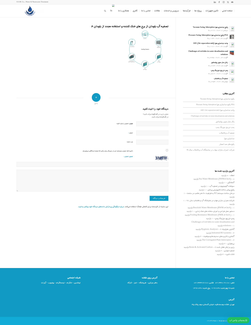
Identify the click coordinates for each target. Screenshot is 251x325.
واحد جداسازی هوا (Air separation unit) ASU (210, 43)
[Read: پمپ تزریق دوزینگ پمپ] (231, 72)
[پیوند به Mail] (232, 2)
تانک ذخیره (230, 254)
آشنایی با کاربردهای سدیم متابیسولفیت (218, 236)
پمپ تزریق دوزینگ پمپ (219, 70)
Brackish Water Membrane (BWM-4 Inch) (212, 208)
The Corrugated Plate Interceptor (216, 240)
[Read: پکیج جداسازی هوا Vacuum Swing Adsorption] (231, 28)
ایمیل (130, 133)
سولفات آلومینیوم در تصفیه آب (221, 186)
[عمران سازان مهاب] (30, 10)
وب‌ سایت (130, 142)
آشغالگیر (230, 183)
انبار (135, 283)
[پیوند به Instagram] (223, 2)
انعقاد (232, 176)
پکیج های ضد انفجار (226, 144)
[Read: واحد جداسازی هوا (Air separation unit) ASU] (231, 45)
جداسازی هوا (229, 138)
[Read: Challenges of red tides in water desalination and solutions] (231, 53)
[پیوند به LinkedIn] (215, 2)
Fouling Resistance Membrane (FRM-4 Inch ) (210, 215)
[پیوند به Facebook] (219, 2)
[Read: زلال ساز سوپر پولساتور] (231, 64)
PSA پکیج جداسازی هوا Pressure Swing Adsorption (208, 35)
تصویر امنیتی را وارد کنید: (124, 124)
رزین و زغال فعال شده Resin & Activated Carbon (211, 247)
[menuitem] (227, 10)
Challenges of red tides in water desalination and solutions (212, 116)
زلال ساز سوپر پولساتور (219, 62)
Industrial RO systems (221, 233)
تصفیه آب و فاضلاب (221, 79)
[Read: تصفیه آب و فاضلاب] (231, 80)
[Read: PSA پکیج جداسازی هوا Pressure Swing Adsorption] (231, 36)
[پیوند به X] (228, 2)
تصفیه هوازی (229, 251)
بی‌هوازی (230, 244)
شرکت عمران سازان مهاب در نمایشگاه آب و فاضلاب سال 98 (210, 150)
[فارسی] (112, 10)
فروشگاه (142, 283)
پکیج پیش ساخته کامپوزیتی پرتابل (221, 190)
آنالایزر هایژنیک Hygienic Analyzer (217, 229)
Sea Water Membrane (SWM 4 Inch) (215, 179)
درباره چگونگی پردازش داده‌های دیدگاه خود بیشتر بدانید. (101, 207)
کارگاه (129, 283)
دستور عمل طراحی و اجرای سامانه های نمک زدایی (214, 211)
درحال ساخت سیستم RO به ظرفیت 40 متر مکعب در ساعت (210, 193)
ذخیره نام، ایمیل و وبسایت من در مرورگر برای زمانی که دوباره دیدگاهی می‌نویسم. (108, 151)
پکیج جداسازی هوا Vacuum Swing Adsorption (210, 27)
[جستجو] (105, 10)
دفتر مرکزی (152, 283)
